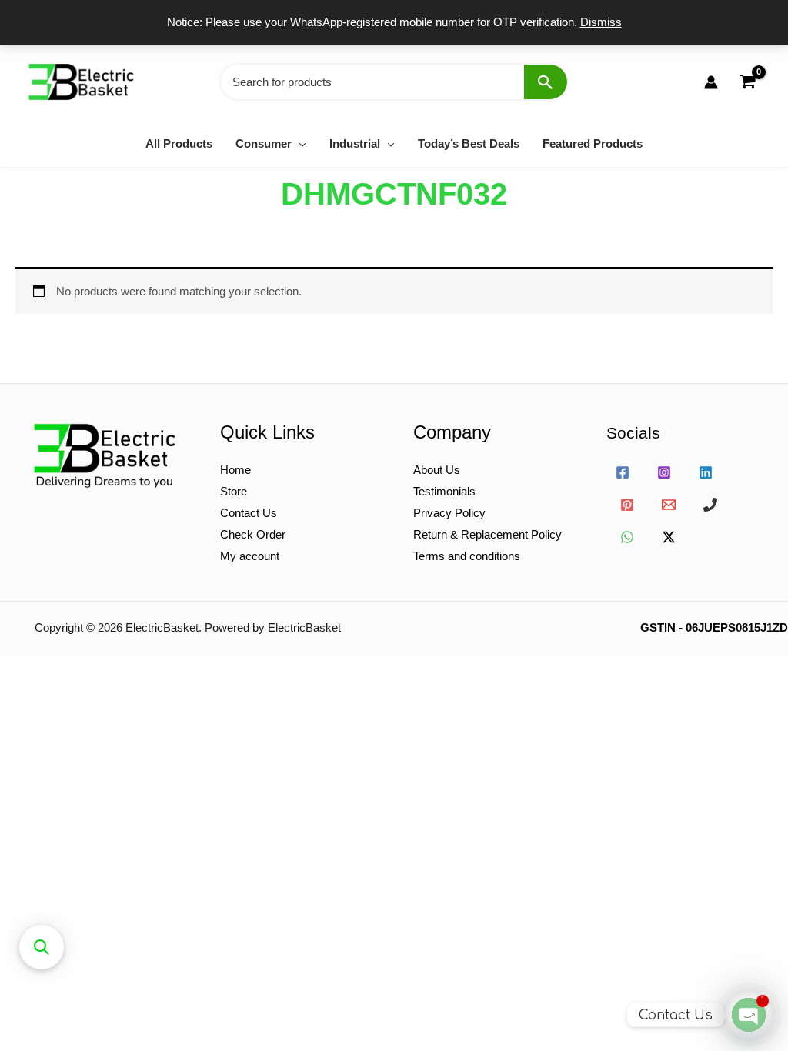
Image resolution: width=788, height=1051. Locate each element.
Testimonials (444, 491)
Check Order (252, 534)
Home (235, 469)
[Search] (545, 82)
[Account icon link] (711, 82)
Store (233, 491)
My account (249, 555)
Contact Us (248, 512)
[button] (299, 143)
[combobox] (394, 82)
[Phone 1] (710, 505)
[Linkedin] (706, 472)
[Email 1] (669, 505)
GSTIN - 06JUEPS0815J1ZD (714, 627)
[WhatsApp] (627, 537)
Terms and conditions (466, 555)
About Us (436, 469)
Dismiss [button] (601, 21)
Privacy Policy (449, 512)
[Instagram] (664, 472)
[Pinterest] (627, 505)
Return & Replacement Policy (487, 534)
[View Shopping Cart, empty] (747, 82)
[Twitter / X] (669, 537)
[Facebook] (622, 472)
